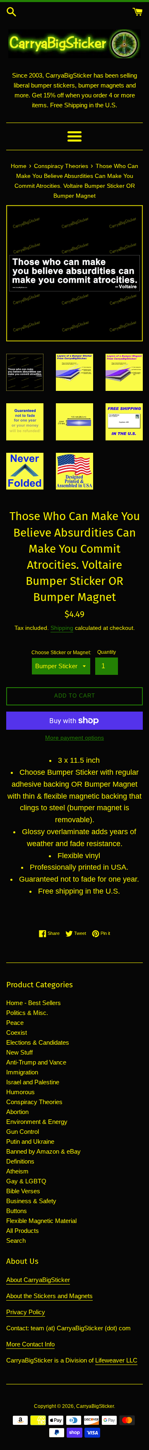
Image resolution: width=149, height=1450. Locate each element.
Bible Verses (23, 1191)
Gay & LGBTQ (26, 1181)
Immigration (22, 1072)
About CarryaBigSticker (38, 1279)
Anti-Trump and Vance (36, 1062)
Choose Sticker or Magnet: (61, 652)
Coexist (16, 1032)
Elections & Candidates (37, 1042)
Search (16, 1240)
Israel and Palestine (32, 1082)
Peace (15, 1022)
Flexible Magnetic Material (41, 1220)
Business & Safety (31, 1200)
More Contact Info (30, 1344)
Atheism (17, 1171)
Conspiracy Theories (34, 1101)
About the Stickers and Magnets (49, 1295)
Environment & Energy (36, 1121)
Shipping (61, 627)
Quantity (106, 652)
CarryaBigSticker (95, 1406)
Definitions (20, 1161)
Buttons (16, 1210)
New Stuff (19, 1052)
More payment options (74, 737)
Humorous (20, 1091)
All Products (22, 1230)
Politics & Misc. (27, 1012)
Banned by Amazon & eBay (43, 1151)
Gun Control (22, 1131)
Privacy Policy (25, 1311)
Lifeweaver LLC (116, 1360)
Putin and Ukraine (30, 1141)
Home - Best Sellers (33, 1002)
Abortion (17, 1111)
